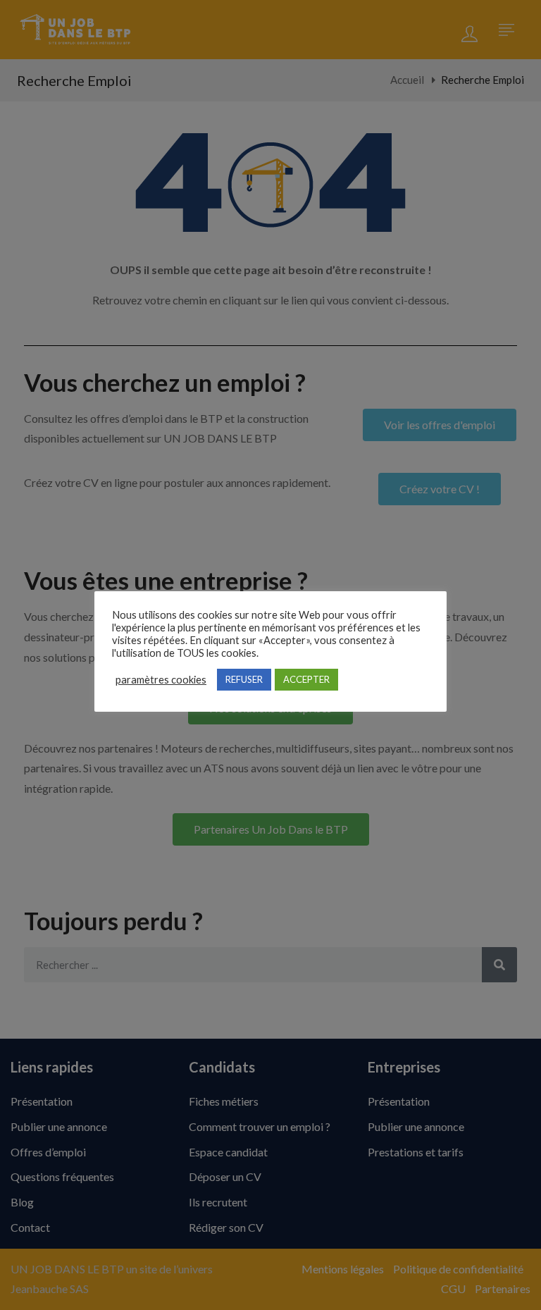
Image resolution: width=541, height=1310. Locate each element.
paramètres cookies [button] (161, 680)
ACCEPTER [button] (306, 679)
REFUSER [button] (244, 679)
